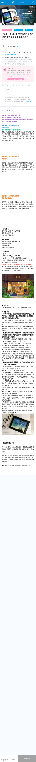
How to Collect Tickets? (15, 79)
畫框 (8, 85)
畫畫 (29, 85)
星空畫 (15, 85)
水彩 (8, 89)
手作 (22, 85)
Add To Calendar (10, 54)
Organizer (4, 760)
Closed (27, 759)
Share (31, 6)
